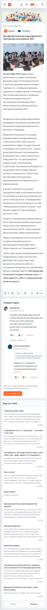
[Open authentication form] (42, 4)
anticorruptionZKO (22, 346)
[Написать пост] (21, 4)
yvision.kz (18, 372)
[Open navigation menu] (4, 4)
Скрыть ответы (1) (18, 340)
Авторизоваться (13, 393)
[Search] (26, 4)
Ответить (30, 335)
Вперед (33, 604)
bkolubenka (14, 308)
